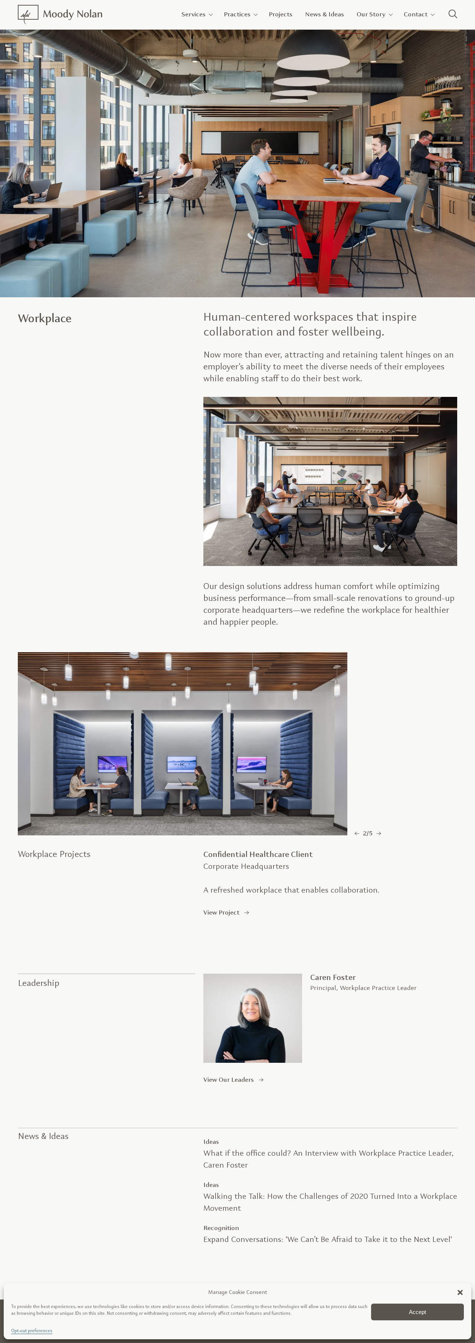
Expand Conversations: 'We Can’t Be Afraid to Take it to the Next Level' (327, 1240)
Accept (417, 1312)
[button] (460, 1292)
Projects (280, 14)
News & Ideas (324, 14)
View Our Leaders (228, 1079)
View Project (221, 912)
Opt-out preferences (31, 1331)
